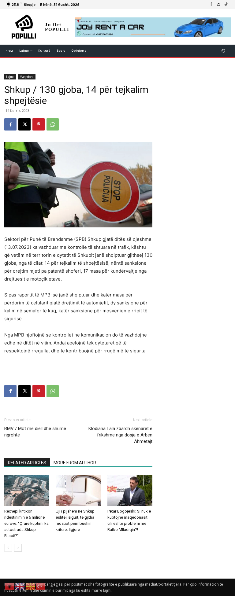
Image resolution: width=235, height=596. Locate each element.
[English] (20, 586)
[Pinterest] (38, 124)
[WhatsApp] (53, 124)
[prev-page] (8, 548)
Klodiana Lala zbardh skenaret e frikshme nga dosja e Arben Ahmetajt (120, 435)
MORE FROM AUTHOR (75, 462)
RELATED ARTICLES (27, 462)
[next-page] (18, 548)
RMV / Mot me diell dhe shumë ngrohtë (35, 432)
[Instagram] (218, 4)
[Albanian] (10, 586)
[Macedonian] (30, 586)
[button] (223, 51)
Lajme (10, 77)
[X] (24, 124)
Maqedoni (27, 77)
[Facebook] (211, 4)
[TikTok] (225, 4)
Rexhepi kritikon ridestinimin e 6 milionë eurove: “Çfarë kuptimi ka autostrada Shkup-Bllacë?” (26, 523)
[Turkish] (41, 586)
